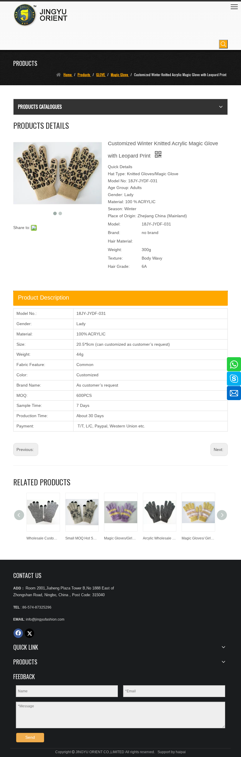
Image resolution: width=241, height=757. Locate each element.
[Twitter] (29, 633)
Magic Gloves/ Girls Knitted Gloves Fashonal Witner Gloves (198, 538)
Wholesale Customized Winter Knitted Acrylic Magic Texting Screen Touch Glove (42, 538)
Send (30, 737)
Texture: (115, 258)
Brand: (114, 232)
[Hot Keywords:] (223, 44)
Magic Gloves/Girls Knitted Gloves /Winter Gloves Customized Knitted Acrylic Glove (120, 538)
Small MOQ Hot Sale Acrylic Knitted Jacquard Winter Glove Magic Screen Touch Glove (81, 538)
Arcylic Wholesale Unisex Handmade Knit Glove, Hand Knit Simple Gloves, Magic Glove (159, 538)
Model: (114, 224)
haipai (181, 752)
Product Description (43, 297)
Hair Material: (120, 241)
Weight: (115, 249)
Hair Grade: (119, 266)
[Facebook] (18, 633)
